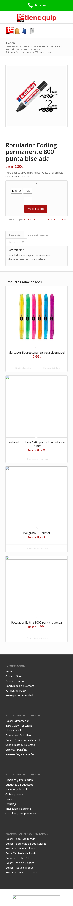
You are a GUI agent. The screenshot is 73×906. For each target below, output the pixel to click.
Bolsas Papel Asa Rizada (20, 839)
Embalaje (11, 804)
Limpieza (10, 799)
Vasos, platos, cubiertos (20, 744)
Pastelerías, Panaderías (19, 754)
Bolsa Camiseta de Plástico (21, 853)
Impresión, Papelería (18, 808)
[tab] (14, 234)
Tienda (10, 43)
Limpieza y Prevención (19, 780)
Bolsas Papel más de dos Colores (25, 843)
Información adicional (38, 234)
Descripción (15, 234)
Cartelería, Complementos (21, 813)
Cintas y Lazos (14, 794)
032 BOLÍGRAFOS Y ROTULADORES (40, 219)
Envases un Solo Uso (18, 735)
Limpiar (63, 220)
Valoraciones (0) (16, 242)
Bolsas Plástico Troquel (19, 867)
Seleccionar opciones (37, 459)
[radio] (16, 190)
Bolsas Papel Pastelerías (20, 848)
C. (36, 184)
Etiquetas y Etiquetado (19, 784)
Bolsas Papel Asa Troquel (21, 872)
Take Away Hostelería (18, 725)
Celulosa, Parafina (16, 749)
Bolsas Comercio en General (22, 740)
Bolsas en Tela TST (17, 858)
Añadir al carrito (36, 208)
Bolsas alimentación (17, 720)
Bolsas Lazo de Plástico (19, 863)
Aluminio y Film (14, 730)
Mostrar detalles (51, 368)
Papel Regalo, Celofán (18, 789)
